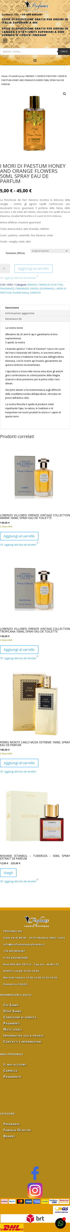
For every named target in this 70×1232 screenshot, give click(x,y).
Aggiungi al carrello (33, 268)
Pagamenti (11, 1023)
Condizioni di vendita (20, 1017)
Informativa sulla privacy (23, 1035)
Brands (9, 1136)
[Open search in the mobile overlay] (35, 51)
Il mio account (15, 1064)
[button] (65, 94)
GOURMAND (47, 288)
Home (4, 76)
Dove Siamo (12, 1011)
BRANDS (30, 76)
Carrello (10, 1070)
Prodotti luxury (16, 76)
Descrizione (12, 307)
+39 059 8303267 (14, 951)
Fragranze (11, 1124)
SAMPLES (35, 292)
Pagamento (12, 1076)
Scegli (8, 872)
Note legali (12, 1029)
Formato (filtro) (15, 253)
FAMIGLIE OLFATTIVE (51, 284)
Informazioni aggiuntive (19, 313)
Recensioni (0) (13, 318)
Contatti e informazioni (22, 1041)
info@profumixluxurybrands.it (24, 944)
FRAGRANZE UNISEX (26, 288)
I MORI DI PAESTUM (46, 76)
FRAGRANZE (7, 288)
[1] (60, 1225)
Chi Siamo (11, 1005)
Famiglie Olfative (17, 1130)
